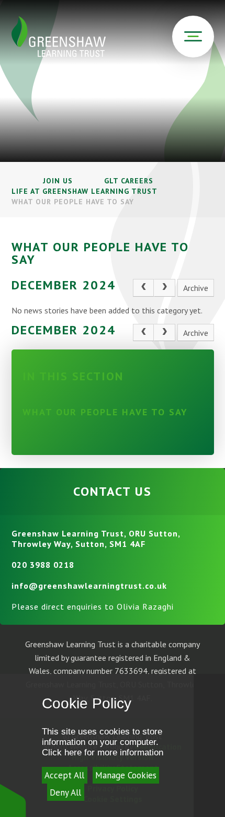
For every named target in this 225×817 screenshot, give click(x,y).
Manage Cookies (125, 775)
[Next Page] (164, 288)
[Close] (209, 745)
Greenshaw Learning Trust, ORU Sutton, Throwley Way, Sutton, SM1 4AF (96, 538)
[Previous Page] (143, 288)
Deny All (65, 792)
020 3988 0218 (43, 564)
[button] (13, 800)
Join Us (58, 180)
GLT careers (128, 180)
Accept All (64, 775)
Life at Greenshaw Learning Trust (85, 191)
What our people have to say (73, 201)
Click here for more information (102, 752)
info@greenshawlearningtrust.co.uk (89, 585)
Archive (195, 288)
